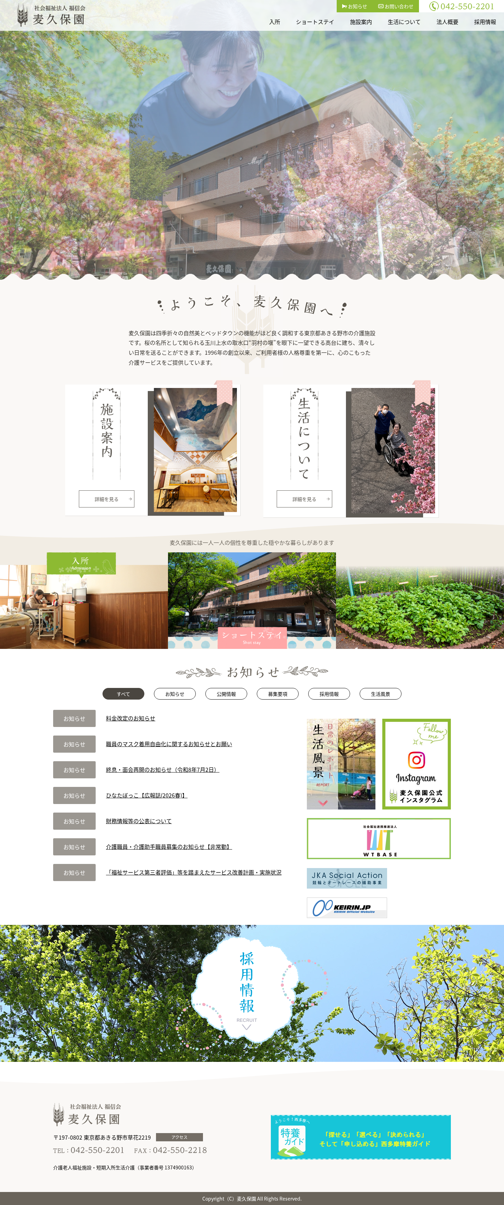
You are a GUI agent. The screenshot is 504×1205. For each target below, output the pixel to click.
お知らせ (357, 6)
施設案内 (361, 21)
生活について (404, 21)
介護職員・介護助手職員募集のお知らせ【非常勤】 (169, 846)
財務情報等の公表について (139, 821)
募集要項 (277, 693)
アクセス (179, 1137)
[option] (252, 140)
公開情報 (226, 693)
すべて (123, 693)
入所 (274, 21)
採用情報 (485, 21)
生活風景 (380, 693)
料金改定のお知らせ (130, 718)
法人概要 (447, 21)
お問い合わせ (398, 6)
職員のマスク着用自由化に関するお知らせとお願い (169, 744)
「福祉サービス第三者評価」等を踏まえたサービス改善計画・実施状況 (193, 872)
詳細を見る (107, 498)
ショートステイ (315, 21)
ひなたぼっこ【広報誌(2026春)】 (147, 795)
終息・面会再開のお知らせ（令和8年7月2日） (162, 769)
